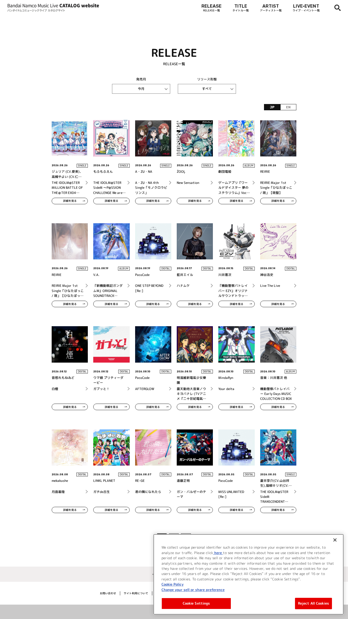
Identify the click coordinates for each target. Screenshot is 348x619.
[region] (248, 574)
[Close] (335, 540)
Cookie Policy (172, 584)
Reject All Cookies (313, 603)
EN (288, 107)
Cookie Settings (196, 603)
